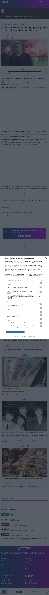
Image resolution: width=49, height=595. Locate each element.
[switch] (40, 283)
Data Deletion (17, 336)
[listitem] (24, 280)
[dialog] (24, 297)
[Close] (46, 258)
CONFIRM (15, 332)
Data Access (24, 336)
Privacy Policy (32, 336)
